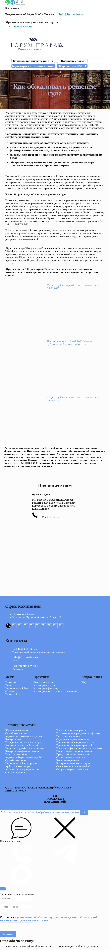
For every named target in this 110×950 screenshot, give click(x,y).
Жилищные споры (16, 730)
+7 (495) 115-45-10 (20, 26)
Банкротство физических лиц (23, 751)
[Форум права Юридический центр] (55, 44)
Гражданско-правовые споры (23, 742)
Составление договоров (71, 757)
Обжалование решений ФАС (73, 766)
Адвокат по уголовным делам (23, 736)
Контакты (11, 682)
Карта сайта (12, 694)
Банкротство (13, 739)
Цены (8, 685)
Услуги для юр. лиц (45, 685)
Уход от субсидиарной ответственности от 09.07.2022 (73, 399)
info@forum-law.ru (71, 14)
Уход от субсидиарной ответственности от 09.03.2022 (73, 286)
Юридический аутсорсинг (21, 763)
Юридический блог (17, 688)
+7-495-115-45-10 (48, 516)
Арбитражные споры (18, 766)
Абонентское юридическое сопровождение (22, 771)
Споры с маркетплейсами (72, 769)
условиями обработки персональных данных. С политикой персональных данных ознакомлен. (49, 918)
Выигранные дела (45, 682)
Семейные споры (16, 733)
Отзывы (10, 691)
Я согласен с (49, 919)
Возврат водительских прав (73, 763)
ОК (84, 812)
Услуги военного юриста (71, 730)
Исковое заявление (68, 736)
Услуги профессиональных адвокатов (79, 748)
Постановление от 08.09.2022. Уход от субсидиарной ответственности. (70, 342)
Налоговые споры (16, 754)
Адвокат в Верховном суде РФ (23, 757)
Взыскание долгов (67, 760)
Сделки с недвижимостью (72, 739)
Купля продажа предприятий (74, 745)
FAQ (83, 682)
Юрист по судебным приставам (24, 748)
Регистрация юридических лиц (75, 751)
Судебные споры (15, 760)
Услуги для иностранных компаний (55, 691)
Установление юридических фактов (78, 733)
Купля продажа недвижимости (75, 742)
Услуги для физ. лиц (46, 688)
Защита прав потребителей (22, 745)
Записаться (8, 934)
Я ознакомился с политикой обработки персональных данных (41, 812)
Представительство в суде (72, 754)
